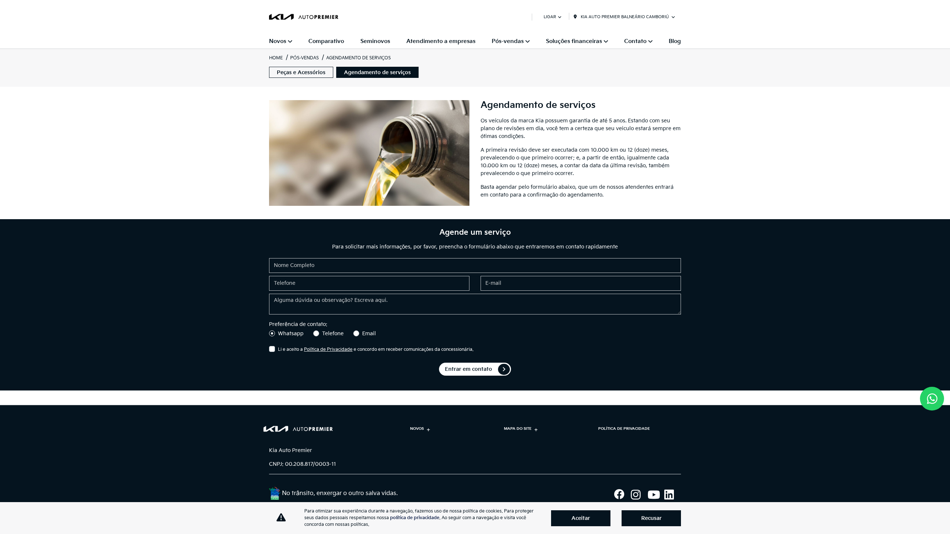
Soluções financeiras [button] (574, 41)
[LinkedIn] (672, 494)
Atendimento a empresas (440, 41)
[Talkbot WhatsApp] (932, 399)
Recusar (651, 518)
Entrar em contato (468, 369)
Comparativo (326, 41)
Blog (675, 41)
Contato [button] (635, 41)
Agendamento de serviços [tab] (377, 72)
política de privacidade (414, 518)
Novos (417, 428)
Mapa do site (517, 428)
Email (369, 333)
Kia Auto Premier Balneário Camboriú (625, 16)
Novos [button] (277, 41)
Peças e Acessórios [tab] (301, 72)
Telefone (333, 333)
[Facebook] (622, 494)
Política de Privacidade (328, 349)
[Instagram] (639, 494)
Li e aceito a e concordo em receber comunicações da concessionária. (376, 349)
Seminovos (375, 41)
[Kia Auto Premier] (304, 16)
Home (276, 58)
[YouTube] (656, 494)
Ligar (550, 16)
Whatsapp (291, 333)
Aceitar (580, 518)
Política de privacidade (624, 428)
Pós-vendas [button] (508, 41)
